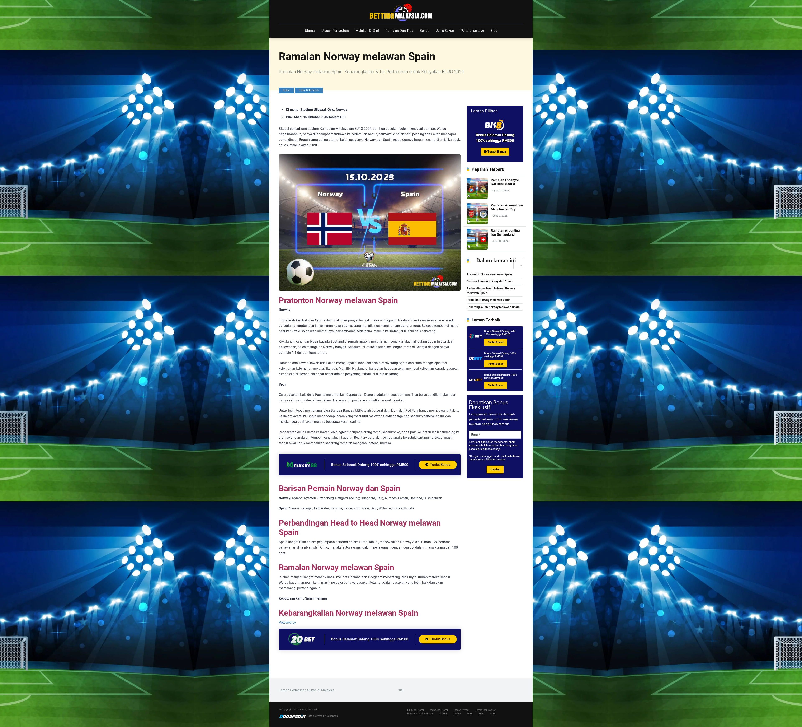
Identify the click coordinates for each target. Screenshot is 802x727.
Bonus (424, 31)
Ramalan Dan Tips (399, 31)
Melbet (457, 713)
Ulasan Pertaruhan (335, 31)
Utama (310, 31)
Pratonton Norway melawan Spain (489, 274)
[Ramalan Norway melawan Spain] (495, 125)
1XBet (493, 713)
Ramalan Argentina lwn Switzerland (505, 233)
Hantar (495, 469)
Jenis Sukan (445, 31)
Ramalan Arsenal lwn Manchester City (507, 207)
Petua (286, 90)
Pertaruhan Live (472, 31)
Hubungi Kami (415, 710)
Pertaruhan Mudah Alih (420, 713)
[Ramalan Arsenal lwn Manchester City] (477, 223)
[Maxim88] (301, 470)
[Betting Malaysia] (401, 12)
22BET (443, 713)
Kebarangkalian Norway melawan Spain (493, 307)
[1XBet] (475, 360)
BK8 (481, 713)
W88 (469, 713)
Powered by (287, 622)
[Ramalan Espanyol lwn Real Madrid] (477, 198)
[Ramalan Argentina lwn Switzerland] (477, 248)
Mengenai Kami (439, 710)
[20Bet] (301, 645)
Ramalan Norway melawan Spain (488, 300)
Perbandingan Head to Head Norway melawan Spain (491, 291)
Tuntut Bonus (439, 465)
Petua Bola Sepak (309, 90)
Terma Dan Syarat (485, 710)
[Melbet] (475, 381)
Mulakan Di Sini (367, 31)
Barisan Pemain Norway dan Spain (490, 281)
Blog (494, 31)
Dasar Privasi (461, 710)
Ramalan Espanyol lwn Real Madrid (505, 182)
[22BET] (475, 338)
